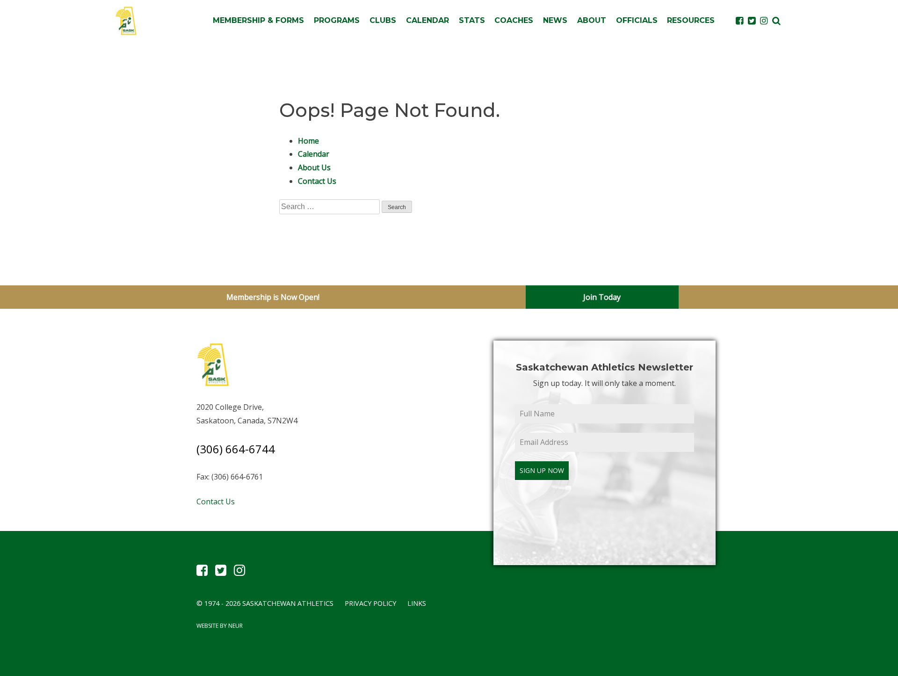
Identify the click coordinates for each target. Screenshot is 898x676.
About (591, 20)
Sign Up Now (542, 470)
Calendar (427, 20)
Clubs (382, 20)
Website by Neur (219, 626)
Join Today (602, 297)
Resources (691, 20)
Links (416, 603)
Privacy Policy (370, 603)
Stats (472, 20)
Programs (337, 20)
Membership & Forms (258, 20)
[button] (776, 20)
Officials (637, 20)
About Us (314, 167)
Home (308, 141)
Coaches (513, 20)
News (555, 20)
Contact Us (317, 181)
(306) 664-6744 (235, 449)
